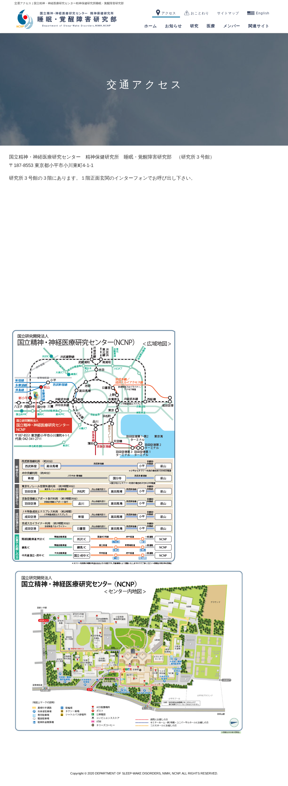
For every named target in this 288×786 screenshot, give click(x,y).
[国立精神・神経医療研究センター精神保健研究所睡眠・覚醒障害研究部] (66, 27)
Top (275, 773)
